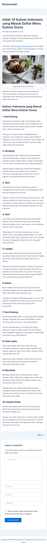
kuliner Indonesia (23, 46)
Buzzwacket (9, 4)
